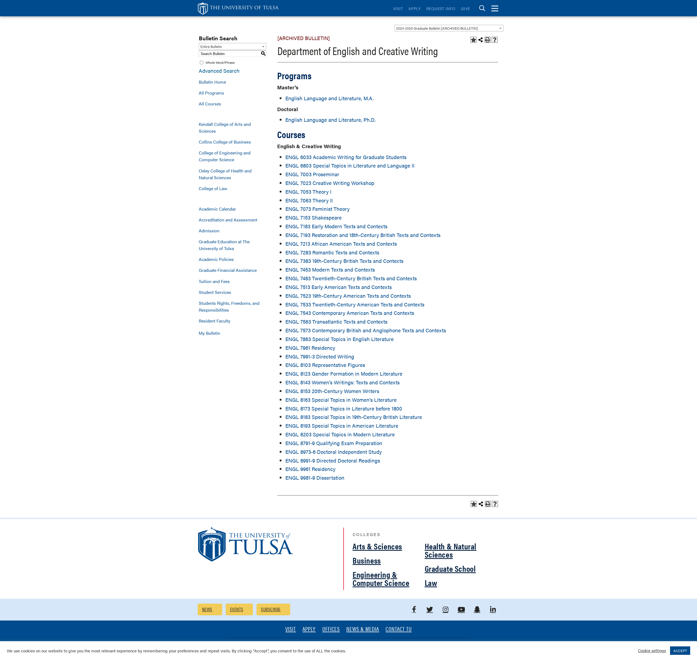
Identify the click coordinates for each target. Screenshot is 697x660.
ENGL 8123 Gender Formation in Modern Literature (343, 373)
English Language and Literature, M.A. (329, 98)
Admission (209, 230)
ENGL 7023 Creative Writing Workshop (329, 183)
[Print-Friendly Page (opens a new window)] (488, 40)
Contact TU (399, 629)
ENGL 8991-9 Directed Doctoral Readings (332, 460)
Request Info (441, 8)
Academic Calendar (217, 209)
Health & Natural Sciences (451, 550)
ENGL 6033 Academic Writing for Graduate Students (345, 157)
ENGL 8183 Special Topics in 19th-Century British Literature (353, 417)
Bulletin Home (212, 82)
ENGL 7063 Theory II (309, 200)
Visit (398, 8)
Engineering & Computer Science (381, 578)
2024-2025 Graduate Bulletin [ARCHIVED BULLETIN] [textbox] (437, 28)
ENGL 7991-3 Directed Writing (319, 356)
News (207, 609)
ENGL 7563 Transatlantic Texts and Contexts (336, 321)
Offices (331, 629)
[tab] (482, 8)
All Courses (210, 104)
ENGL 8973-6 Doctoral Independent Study (333, 451)
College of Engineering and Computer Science (224, 156)
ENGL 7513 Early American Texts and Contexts (338, 287)
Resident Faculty (214, 321)
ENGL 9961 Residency (310, 469)
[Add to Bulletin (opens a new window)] (473, 40)
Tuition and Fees (214, 281)
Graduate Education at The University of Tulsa (224, 244)
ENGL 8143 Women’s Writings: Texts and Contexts (342, 382)
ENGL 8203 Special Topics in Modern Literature (340, 434)
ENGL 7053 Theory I (308, 191)
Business (367, 560)
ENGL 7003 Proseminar (312, 174)
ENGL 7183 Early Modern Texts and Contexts (336, 226)
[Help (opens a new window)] (495, 40)
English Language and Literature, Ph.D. (330, 119)
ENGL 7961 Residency (310, 347)
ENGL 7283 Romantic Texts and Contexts (332, 252)
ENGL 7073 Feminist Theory (317, 208)
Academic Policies (216, 259)
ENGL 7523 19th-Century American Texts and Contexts (348, 295)
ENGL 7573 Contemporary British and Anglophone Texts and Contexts (365, 330)
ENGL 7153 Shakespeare (313, 217)
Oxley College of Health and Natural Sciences (225, 174)
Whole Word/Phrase (220, 62)
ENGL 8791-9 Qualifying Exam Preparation (333, 443)
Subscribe (270, 609)
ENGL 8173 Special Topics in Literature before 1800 (343, 408)
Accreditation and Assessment (228, 220)
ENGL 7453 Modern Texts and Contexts (330, 269)
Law (431, 582)
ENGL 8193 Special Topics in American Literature (341, 425)
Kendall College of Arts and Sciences (225, 127)
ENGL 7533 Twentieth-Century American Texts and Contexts (354, 304)
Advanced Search (219, 70)
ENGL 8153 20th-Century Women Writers (332, 391)
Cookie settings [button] (652, 650)
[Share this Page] (481, 40)
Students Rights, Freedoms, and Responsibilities (229, 306)
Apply (414, 8)
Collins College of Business (225, 142)
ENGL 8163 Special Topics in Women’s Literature (341, 399)
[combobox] (449, 28)
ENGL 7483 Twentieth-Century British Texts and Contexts (351, 278)
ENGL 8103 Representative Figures (325, 365)
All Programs (211, 93)
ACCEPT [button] (680, 650)
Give (465, 8)
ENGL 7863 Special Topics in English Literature (339, 339)
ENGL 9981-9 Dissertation (314, 477)
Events (236, 609)
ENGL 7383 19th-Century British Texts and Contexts (344, 260)
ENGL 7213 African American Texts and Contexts (341, 243)
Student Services (215, 292)
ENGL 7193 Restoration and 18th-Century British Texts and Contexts (363, 235)
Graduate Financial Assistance (228, 270)
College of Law (213, 188)
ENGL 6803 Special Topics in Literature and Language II (349, 165)
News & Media (362, 629)
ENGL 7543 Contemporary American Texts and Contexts (349, 313)
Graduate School (450, 568)
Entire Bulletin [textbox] (211, 46)
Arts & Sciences (377, 546)
